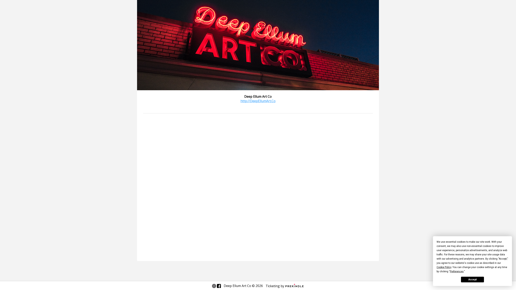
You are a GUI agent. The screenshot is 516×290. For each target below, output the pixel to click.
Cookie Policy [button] (444, 267)
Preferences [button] (457, 271)
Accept (472, 279)
